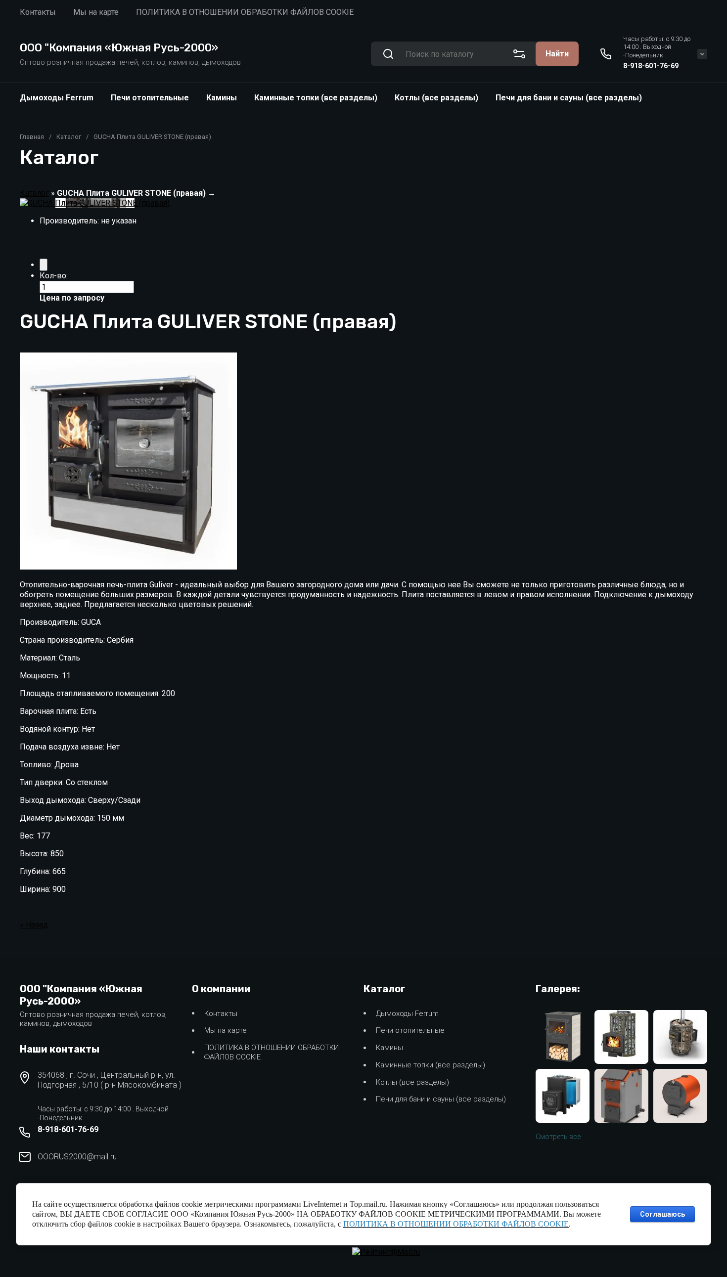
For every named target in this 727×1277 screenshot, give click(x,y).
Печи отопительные (150, 97)
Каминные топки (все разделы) (315, 97)
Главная (32, 136)
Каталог (68, 136)
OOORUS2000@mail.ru (77, 1156)
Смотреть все (558, 1137)
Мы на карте (225, 1030)
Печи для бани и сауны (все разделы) (569, 97)
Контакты (220, 1013)
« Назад (34, 924)
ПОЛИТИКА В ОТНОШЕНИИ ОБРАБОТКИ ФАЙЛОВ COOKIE (271, 1052)
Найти (557, 53)
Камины (221, 97)
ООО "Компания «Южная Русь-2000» (119, 47)
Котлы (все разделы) (436, 97)
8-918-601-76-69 (651, 66)
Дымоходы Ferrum (56, 97)
